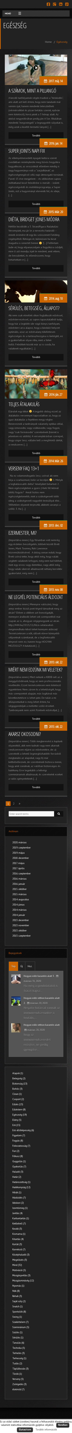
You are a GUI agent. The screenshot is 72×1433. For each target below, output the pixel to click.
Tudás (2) (17, 1363)
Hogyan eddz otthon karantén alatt (42, 1025)
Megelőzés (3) (19, 1259)
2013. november (20, 925)
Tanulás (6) (18, 1342)
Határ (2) (16, 1176)
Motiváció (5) (19, 1270)
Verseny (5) (18, 1379)
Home (48, 41)
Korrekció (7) (18, 1249)
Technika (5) (18, 1348)
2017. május (18, 863)
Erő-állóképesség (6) (23, 1130)
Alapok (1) (17, 1073)
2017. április (18, 868)
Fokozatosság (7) (21, 1145)
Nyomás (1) (18, 1285)
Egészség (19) (19, 1114)
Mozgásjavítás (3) (21, 1275)
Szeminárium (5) (20, 1327)
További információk (46, 1429)
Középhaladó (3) (21, 1254)
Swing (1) (17, 1316)
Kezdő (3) (17, 1228)
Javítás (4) (17, 1213)
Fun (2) (15, 1151)
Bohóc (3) (17, 1088)
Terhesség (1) (19, 1358)
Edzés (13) (17, 1104)
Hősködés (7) (19, 1197)
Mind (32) (17, 1265)
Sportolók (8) (19, 1311)
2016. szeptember (21, 873)
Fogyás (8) (17, 1140)
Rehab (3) (17, 1296)
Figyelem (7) (18, 1135)
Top (13, 966)
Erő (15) (16, 1125)
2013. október (19, 930)
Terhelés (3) (18, 1353)
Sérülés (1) (17, 1337)
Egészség (62, 41)
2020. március (19, 842)
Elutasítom (25, 1429)
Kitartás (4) (18, 1239)
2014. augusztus (20, 899)
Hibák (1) (16, 1192)
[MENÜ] (18, 13)
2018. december (20, 858)
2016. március (19, 878)
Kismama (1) (18, 1234)
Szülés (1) (17, 1332)
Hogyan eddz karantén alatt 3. (39, 976)
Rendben (62, 1425)
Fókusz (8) (17, 1156)
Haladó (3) (17, 1171)
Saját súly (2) (19, 1301)
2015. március (19, 894)
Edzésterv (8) (19, 1109)
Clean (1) (17, 1094)
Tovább (36, 135)
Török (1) (17, 1373)
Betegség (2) (18, 1078)
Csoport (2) (18, 1099)
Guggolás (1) (19, 1161)
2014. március (19, 909)
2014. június (18, 904)
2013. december (20, 920)
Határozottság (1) (21, 1182)
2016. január (18, 883)
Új (21, 966)
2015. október (19, 889)
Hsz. (30, 966)
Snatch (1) (17, 1306)
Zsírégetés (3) (19, 1384)
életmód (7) (18, 1389)
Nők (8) (16, 1291)
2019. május (18, 852)
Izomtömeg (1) (20, 1208)
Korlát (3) (17, 1244)
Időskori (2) (18, 1202)
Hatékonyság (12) (21, 1187)
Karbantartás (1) (20, 1218)
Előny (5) (16, 1119)
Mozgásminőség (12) (23, 1280)
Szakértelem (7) (20, 1322)
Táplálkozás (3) (20, 1368)
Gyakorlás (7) (19, 1166)
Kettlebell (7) (19, 1223)
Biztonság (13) (19, 1083)
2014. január (18, 915)
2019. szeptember (21, 847)
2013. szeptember (21, 935)
